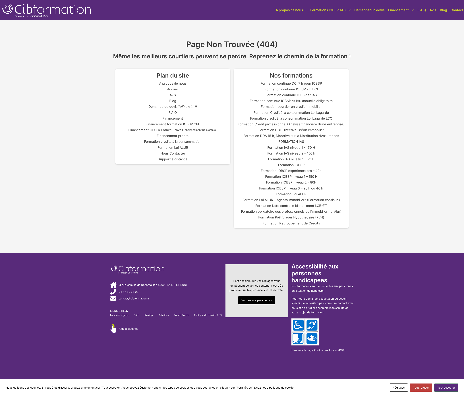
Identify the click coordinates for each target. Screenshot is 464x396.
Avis (433, 10)
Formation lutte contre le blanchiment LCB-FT (291, 205)
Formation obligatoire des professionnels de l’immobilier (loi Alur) (291, 211)
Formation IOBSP (291, 164)
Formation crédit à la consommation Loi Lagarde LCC (291, 118)
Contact (457, 10)
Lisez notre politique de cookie (274, 387)
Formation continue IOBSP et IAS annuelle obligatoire (291, 100)
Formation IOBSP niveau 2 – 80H (291, 182)
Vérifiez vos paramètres (256, 300)
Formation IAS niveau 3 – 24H (291, 159)
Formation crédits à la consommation (173, 141)
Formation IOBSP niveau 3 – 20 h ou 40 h (291, 188)
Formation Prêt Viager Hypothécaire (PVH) (291, 217)
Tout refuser (421, 387)
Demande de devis (172, 106)
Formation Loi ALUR (173, 147)
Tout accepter (446, 387)
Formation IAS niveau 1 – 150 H (291, 147)
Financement (398, 10)
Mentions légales (119, 315)
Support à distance (173, 159)
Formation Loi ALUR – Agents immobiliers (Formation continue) (291, 199)
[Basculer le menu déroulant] (349, 10)
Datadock (163, 315)
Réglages (399, 387)
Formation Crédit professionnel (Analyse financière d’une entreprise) (291, 124)
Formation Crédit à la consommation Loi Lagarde (291, 112)
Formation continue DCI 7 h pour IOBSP (291, 83)
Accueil (172, 89)
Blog (443, 10)
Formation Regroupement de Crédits (291, 223)
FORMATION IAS (291, 141)
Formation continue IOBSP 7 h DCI (291, 89)
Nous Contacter (172, 153)
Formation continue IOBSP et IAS (291, 95)
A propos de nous (289, 10)
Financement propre (173, 135)
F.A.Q (421, 10)
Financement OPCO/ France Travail (172, 130)
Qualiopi (148, 315)
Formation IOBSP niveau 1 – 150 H (291, 176)
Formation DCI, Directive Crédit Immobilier (291, 130)
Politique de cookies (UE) (208, 315)
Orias (136, 315)
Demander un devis (369, 10)
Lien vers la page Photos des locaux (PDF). (318, 350)
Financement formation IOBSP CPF (173, 124)
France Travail (181, 315)
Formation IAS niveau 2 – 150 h (291, 153)
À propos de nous (173, 83)
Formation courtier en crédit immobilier (291, 106)
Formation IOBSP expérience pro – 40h (291, 170)
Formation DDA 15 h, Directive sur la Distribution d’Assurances (291, 135)
